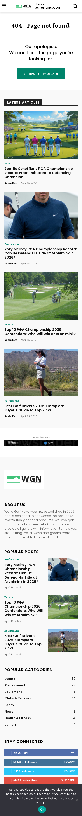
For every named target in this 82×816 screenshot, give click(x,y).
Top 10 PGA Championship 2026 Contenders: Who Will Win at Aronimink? (40, 331)
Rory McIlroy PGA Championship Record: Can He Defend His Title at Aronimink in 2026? (40, 253)
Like (72, 752)
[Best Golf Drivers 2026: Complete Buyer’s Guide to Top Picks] (41, 372)
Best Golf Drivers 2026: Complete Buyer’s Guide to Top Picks (34, 408)
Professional (12, 243)
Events (8, 163)
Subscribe (68, 780)
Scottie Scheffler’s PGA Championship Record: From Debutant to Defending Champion (38, 172)
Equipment (11, 400)
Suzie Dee (10, 182)
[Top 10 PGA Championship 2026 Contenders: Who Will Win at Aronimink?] (41, 296)
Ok (42, 809)
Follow (69, 762)
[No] (76, 800)
